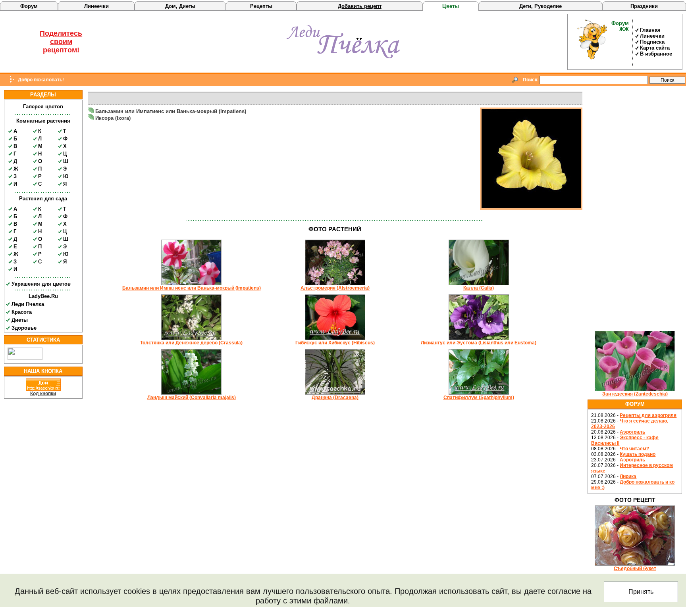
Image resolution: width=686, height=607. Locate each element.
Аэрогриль (632, 432)
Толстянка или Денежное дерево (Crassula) (191, 343)
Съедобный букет (635, 568)
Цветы (450, 6)
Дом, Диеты (180, 6)
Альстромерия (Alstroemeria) (335, 288)
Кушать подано (637, 454)
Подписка (652, 42)
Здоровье (24, 328)
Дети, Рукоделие (540, 6)
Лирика (628, 476)
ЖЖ (624, 29)
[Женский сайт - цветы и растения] (343, 57)
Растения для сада (43, 199)
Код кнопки (43, 393)
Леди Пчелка (28, 304)
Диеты (20, 320)
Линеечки (96, 6)
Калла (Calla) (478, 288)
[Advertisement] (635, 209)
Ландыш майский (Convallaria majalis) (191, 397)
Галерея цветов (43, 106)
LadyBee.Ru (43, 296)
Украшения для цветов (41, 284)
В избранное (656, 54)
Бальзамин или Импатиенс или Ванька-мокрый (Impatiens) (170, 111)
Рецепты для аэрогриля (648, 415)
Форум (29, 6)
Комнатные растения (43, 121)
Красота (22, 312)
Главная (650, 30)
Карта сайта (655, 48)
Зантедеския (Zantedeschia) (635, 394)
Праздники (644, 6)
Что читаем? (634, 448)
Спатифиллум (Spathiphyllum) (478, 397)
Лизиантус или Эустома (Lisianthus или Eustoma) (478, 343)
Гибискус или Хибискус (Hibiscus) (335, 343)
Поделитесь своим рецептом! (61, 41)
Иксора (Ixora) (113, 118)
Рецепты (261, 6)
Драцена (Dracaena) (335, 397)
